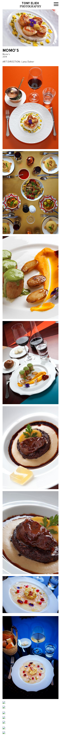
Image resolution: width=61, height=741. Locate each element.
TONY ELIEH (30, 3)
